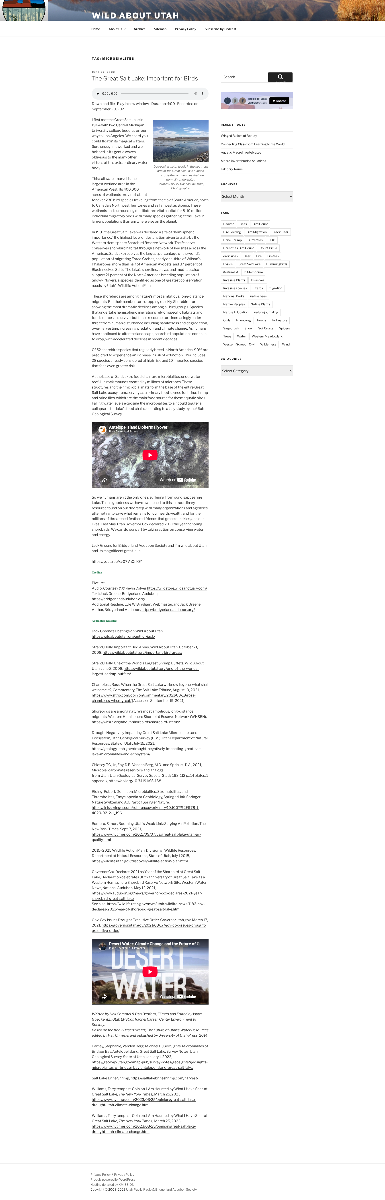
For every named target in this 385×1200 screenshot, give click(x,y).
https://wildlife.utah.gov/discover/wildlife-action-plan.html (140, 861)
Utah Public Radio (139, 1189)
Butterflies (255, 240)
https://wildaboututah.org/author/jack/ (123, 636)
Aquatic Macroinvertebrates (241, 152)
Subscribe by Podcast (220, 29)
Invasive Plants (234, 280)
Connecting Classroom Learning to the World (253, 144)
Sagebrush (231, 328)
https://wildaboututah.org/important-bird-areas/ (142, 652)
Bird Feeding (232, 232)
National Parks (233, 296)
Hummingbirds (276, 264)
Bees (243, 224)
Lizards (258, 288)
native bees (258, 296)
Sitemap (160, 29)
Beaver (228, 224)
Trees (227, 336)
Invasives (257, 280)
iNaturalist (230, 272)
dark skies (230, 256)
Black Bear (280, 232)
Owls (226, 320)
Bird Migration (257, 232)
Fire (259, 256)
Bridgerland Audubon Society (176, 1189)
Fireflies (273, 256)
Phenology (243, 320)
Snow (248, 328)
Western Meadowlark (267, 336)
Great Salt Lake (249, 264)
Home (95, 29)
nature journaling (266, 312)
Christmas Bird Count (238, 248)
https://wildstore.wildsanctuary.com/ (177, 588)
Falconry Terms (232, 169)
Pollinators (279, 320)
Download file (103, 104)
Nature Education (235, 312)
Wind (286, 344)
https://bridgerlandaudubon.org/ (118, 599)
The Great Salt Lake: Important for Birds (144, 78)
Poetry (261, 320)
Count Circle (268, 248)
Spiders (284, 328)
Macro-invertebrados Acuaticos (243, 161)
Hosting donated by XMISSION (112, 1184)
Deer (247, 256)
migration (275, 288)
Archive (139, 29)
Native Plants (260, 304)
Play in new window (133, 104)
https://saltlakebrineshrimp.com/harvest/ (164, 1078)
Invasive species (235, 288)
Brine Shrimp (232, 240)
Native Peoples (234, 304)
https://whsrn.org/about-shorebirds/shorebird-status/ (136, 722)
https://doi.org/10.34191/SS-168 (135, 781)
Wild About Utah (135, 16)
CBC (271, 240)
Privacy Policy (185, 29)
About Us (115, 29)
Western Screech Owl (238, 344)
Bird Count (260, 224)
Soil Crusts (265, 328)
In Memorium (253, 272)
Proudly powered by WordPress (112, 1179)
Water (241, 336)
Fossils (228, 264)
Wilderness (268, 344)
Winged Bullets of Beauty (239, 136)
